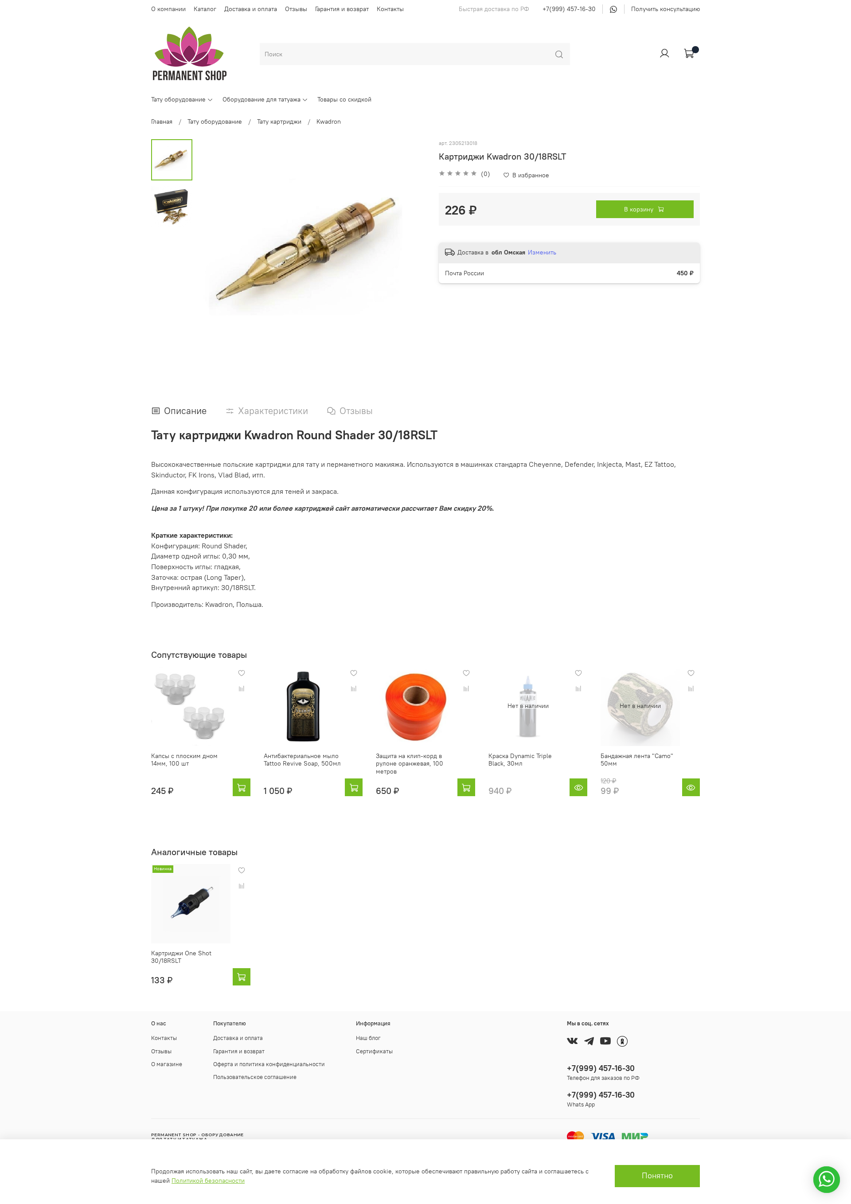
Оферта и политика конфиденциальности (269, 1064)
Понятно (657, 1176)
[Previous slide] (212, 253)
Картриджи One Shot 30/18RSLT (181, 957)
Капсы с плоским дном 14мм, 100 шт (184, 759)
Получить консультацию (665, 9)
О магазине (166, 1064)
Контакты (390, 9)
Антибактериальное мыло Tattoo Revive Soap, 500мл (302, 759)
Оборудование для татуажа (262, 99)
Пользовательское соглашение (255, 1077)
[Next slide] (410, 253)
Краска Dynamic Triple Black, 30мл (520, 759)
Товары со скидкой (344, 99)
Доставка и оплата (250, 9)
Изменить (542, 252)
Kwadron (328, 121)
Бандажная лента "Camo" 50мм (637, 759)
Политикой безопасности (208, 1180)
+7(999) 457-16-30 (569, 9)
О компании (168, 9)
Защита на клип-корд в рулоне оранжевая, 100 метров (409, 763)
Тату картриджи (279, 121)
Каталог (205, 9)
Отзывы (296, 9)
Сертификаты (374, 1051)
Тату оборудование (178, 99)
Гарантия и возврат (342, 9)
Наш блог (368, 1038)
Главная (161, 121)
